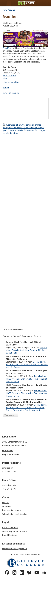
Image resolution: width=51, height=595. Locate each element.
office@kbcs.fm (9, 485)
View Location (9, 75)
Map (5, 78)
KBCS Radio (9, 436)
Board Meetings (9, 535)
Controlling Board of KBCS (14, 531)
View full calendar (11, 92)
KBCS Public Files (10, 527)
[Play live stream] (44, 3)
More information (11, 82)
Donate (5, 502)
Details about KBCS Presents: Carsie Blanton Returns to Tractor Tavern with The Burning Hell (26, 407)
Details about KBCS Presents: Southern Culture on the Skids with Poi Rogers (27, 364)
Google (6, 87)
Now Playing (9, 9)
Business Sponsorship (11, 510)
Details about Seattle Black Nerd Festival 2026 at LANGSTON (26, 350)
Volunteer (6, 506)
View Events (9, 415)
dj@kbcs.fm (7, 467)
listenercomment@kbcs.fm (14, 548)
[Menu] (8, 3)
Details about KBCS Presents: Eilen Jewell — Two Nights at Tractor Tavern (26, 379)
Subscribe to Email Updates (14, 514)
